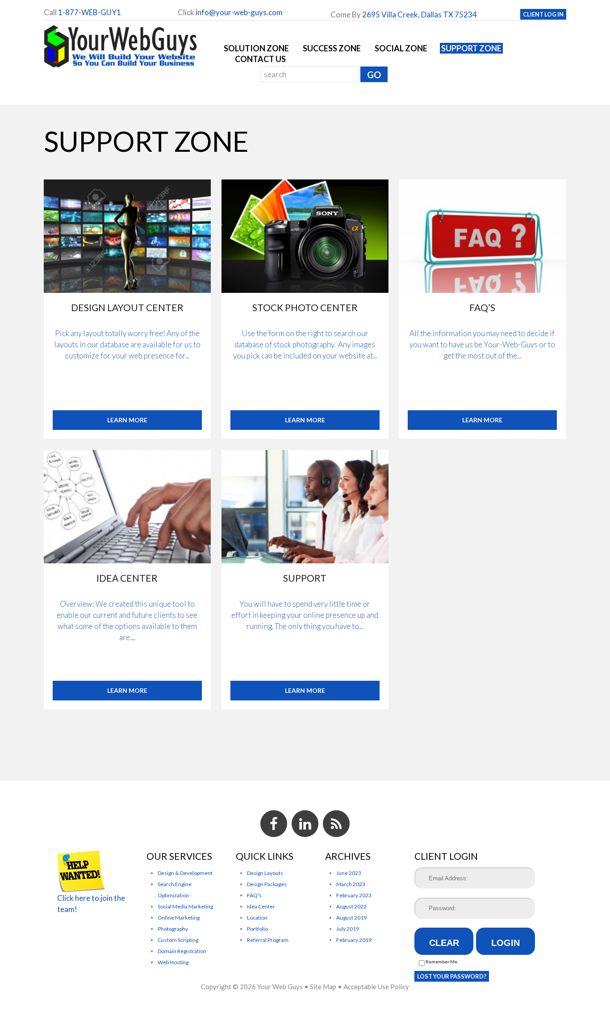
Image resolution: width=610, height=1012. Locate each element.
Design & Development (185, 873)
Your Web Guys (280, 987)
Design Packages (267, 884)
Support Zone (471, 48)
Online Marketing (179, 917)
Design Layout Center (127, 307)
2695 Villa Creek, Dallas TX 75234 (419, 14)
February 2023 (354, 895)
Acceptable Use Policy (376, 987)
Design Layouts (265, 873)
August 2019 (351, 917)
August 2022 (351, 906)
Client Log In (543, 14)
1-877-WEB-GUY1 (89, 12)
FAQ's (254, 895)
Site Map (323, 987)
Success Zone (332, 48)
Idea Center (127, 577)
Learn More (127, 420)
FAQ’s (482, 307)
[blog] (336, 823)
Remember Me (441, 961)
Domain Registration (182, 951)
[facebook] (273, 823)
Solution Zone (256, 48)
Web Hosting (173, 962)
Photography (173, 928)
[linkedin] (305, 823)
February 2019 (354, 940)
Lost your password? (451, 976)
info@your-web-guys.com (239, 12)
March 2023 (350, 884)
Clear (444, 943)
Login (505, 943)
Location (257, 917)
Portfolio (257, 928)
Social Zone (401, 48)
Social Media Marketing (185, 906)
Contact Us (260, 59)
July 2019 (347, 928)
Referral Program (267, 940)
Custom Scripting (178, 940)
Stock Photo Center (305, 307)
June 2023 (348, 873)
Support (304, 577)
